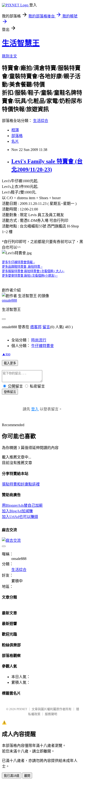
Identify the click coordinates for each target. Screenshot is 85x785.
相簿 (15, 130)
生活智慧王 (21, 43)
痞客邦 (36, 327)
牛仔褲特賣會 (42, 346)
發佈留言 (10, 392)
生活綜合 (40, 121)
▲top (6, 354)
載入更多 (10, 363)
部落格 (17, 136)
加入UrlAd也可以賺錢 (20, 517)
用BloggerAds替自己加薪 (22, 505)
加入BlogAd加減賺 (17, 511)
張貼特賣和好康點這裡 (21, 484)
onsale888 (9, 300)
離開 (27, 775)
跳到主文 (9, 56)
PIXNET (22, 709)
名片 (15, 141)
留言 (46, 327)
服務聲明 (51, 714)
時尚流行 (38, 340)
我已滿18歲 (11, 775)
